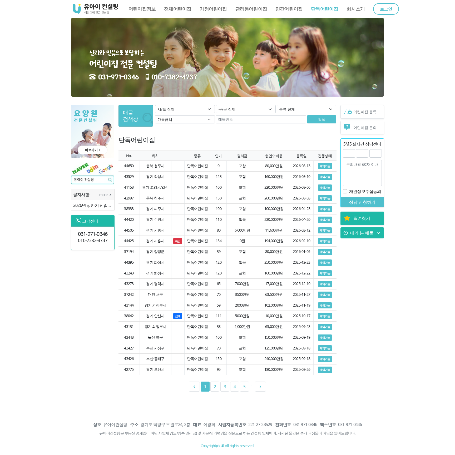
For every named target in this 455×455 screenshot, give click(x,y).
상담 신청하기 (362, 202)
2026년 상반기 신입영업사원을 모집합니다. (93, 205)
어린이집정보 (142, 9)
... (252, 385)
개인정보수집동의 (365, 191)
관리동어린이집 (251, 9)
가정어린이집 (213, 9)
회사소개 (356, 9)
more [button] (103, 194)
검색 (321, 119)
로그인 (386, 9)
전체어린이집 (177, 9)
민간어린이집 (289, 9)
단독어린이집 (324, 9)
